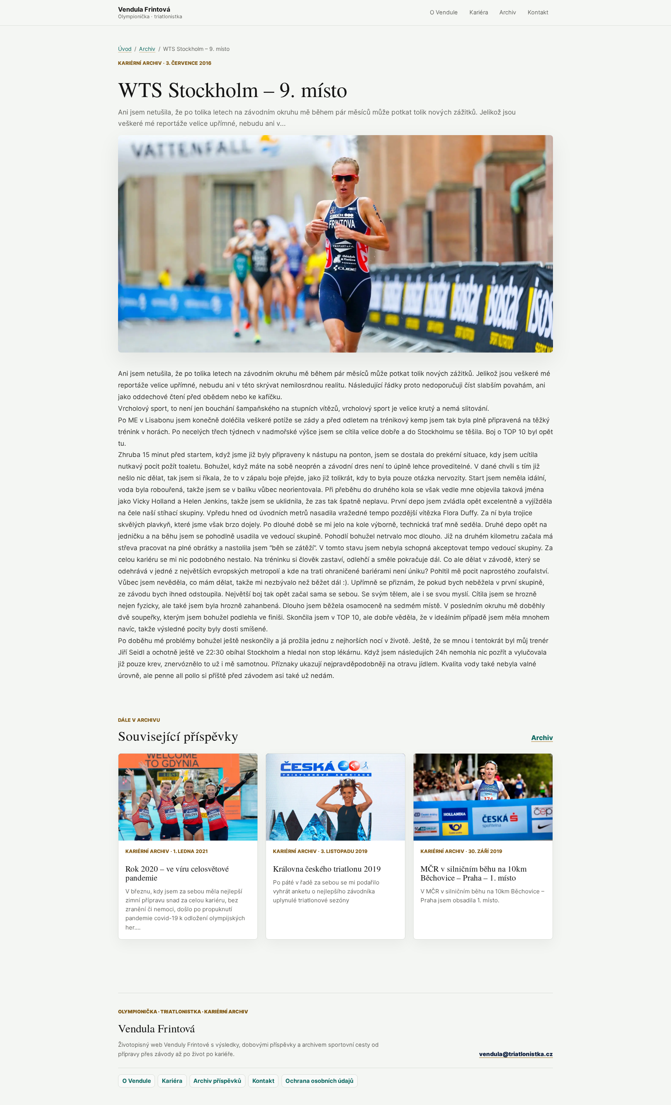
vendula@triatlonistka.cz (516, 1054)
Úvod (125, 48)
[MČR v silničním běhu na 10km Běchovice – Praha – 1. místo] (483, 797)
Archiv (507, 12)
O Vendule (444, 12)
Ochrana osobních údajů (319, 1080)
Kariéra (478, 12)
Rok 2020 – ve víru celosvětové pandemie (177, 873)
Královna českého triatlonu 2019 (327, 868)
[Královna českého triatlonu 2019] (335, 797)
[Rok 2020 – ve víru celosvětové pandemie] (187, 797)
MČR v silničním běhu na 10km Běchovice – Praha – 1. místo (474, 873)
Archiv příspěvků (217, 1080)
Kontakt (538, 12)
